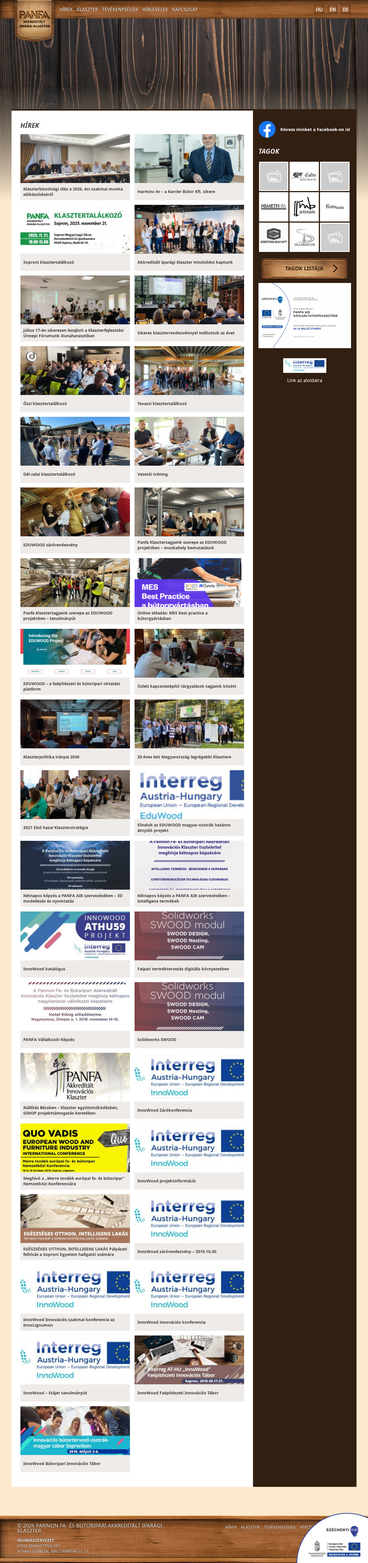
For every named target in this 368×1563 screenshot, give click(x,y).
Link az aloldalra (304, 380)
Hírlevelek (155, 9)
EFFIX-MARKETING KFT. (39, 1545)
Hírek (66, 9)
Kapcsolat (185, 9)
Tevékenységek (120, 9)
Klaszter (87, 9)
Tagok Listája (304, 268)
